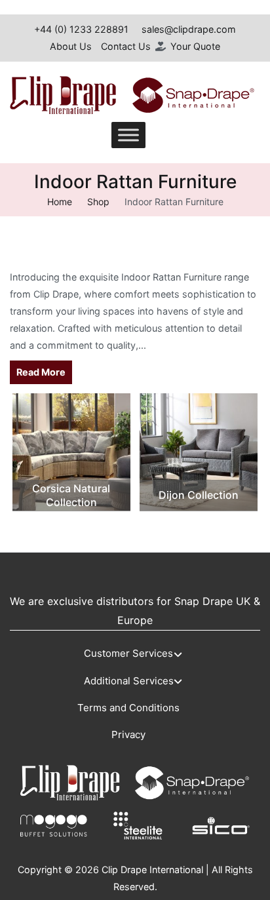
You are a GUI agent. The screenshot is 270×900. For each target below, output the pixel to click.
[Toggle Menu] (128, 135)
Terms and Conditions (128, 707)
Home (59, 201)
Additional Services (129, 681)
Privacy (128, 734)
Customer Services (128, 653)
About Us (71, 46)
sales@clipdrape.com (189, 29)
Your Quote (195, 46)
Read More (41, 372)
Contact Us (126, 46)
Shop (98, 201)
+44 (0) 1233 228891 (81, 29)
